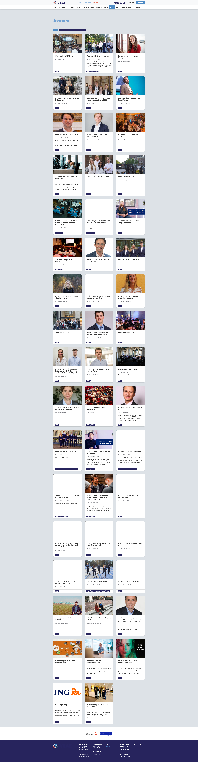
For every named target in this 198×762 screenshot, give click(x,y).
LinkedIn (118, 3)
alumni (81, 2)
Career (56, 30)
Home (59, 12)
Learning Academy (64, 30)
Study (83, 30)
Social (78, 30)
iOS (107, 748)
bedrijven (87, 2)
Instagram (121, 3)
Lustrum (73, 30)
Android (108, 746)
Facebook (124, 3)
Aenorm (63, 12)
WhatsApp (115, 3)
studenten (95, 2)
